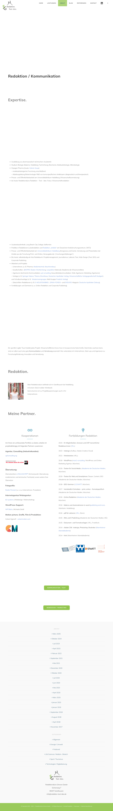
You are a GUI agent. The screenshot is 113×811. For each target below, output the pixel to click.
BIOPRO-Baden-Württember (34, 270)
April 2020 (56, 693)
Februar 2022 (56, 653)
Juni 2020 (56, 683)
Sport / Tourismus (56, 759)
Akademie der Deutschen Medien (93, 468)
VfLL (73, 446)
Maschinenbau (50, 267)
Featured (56, 749)
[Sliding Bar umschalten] (108, 3)
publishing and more (97, 505)
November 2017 (56, 727)
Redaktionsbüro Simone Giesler (42, 806)
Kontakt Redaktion (67, 806)
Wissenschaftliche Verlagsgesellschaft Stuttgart (86, 276)
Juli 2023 (57, 644)
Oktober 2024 (56, 639)
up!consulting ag (11, 456)
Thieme (37, 276)
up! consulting (46, 273)
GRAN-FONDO (55, 282)
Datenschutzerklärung (86, 806)
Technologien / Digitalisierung (56, 764)
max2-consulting (79, 460)
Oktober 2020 (56, 673)
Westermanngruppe (39, 279)
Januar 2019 (56, 707)
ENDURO (68, 282)
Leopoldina (50, 270)
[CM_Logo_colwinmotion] (11, 523)
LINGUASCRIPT (22, 474)
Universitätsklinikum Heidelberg (48, 251)
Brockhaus (44, 276)
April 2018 (56, 722)
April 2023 (56, 648)
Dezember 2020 (56, 668)
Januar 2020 (56, 702)
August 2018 (56, 717)
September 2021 (57, 658)
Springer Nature (28, 276)
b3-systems (9, 500)
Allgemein (56, 740)
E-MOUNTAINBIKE (41, 282)
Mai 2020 (56, 688)
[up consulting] (16, 460)
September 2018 (57, 712)
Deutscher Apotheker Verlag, (59, 276)
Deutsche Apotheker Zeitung (89, 282)
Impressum (76, 806)
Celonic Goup (34, 168)
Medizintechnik (39, 267)
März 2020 (56, 697)
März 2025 (56, 634)
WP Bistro (9, 509)
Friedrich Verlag (61, 279)
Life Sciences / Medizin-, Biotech (56, 754)
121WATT (78, 484)
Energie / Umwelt (57, 744)
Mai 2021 (56, 663)
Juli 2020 (57, 678)
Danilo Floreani (10, 490)
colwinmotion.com (24, 519)
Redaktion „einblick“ (50, 248)
